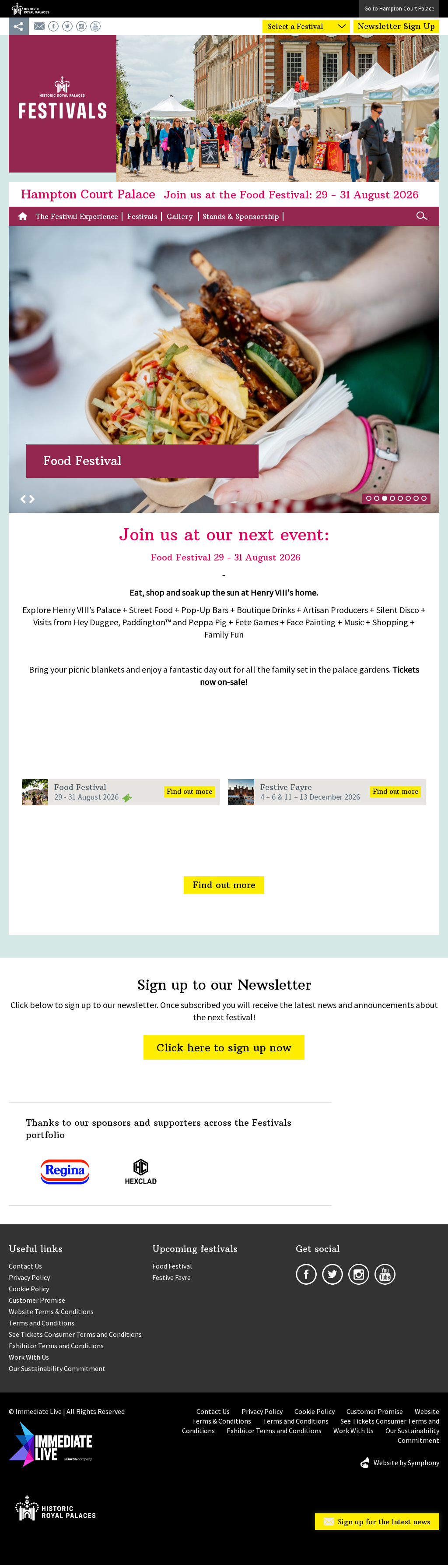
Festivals (142, 216)
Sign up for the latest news (384, 1521)
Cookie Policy (29, 1288)
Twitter (67, 26)
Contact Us (25, 1266)
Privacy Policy (29, 1277)
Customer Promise (37, 1300)
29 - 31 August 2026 (86, 797)
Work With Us (29, 1357)
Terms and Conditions (41, 1322)
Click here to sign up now (224, 1047)
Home (25, 216)
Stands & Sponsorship (241, 216)
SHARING (19, 26)
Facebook (53, 26)
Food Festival (80, 787)
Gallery (181, 216)
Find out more (189, 791)
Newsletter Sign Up (396, 26)
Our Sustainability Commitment (57, 1368)
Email (39, 26)
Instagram (81, 26)
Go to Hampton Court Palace (399, 8)
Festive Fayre (286, 787)
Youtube (95, 26)
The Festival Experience (77, 216)
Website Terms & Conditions (51, 1311)
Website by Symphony (406, 1462)
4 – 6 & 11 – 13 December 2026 (310, 797)
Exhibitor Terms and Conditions (56, 1345)
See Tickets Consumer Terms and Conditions (75, 1334)
